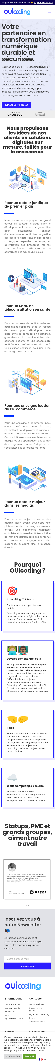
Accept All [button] (29, 1056)
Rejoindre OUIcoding (43, 2)
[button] (49, 11)
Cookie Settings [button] (12, 1056)
